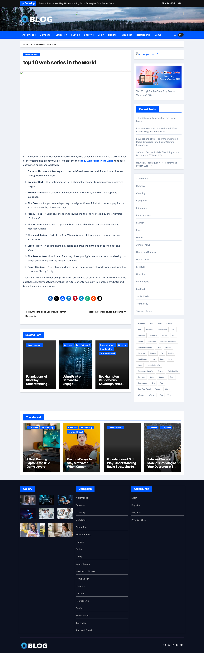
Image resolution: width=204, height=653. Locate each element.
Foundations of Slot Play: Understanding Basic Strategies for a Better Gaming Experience (157, 141)
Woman (141, 395)
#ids (160, 323)
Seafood (140, 289)
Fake (159, 347)
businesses (162, 329)
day (173, 335)
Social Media (142, 296)
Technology (142, 303)
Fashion (75, 34)
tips (161, 383)
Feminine (141, 353)
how (153, 359)
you (161, 395)
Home (25, 44)
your (169, 395)
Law (162, 359)
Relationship (143, 34)
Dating (165, 335)
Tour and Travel (107, 353)
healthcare (142, 359)
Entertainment (31, 54)
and (139, 329)
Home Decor (142, 259)
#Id (151, 323)
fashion (168, 347)
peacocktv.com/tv (145, 371)
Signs (152, 377)
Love (170, 359)
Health (170, 353)
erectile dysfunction (168, 341)
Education (61, 34)
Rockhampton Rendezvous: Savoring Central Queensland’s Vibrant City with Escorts (111, 386)
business (149, 329)
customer (154, 335)
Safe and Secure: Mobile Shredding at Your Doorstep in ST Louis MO (158, 154)
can (173, 329)
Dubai (140, 341)
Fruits (139, 230)
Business (68, 345)
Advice (169, 323)
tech (172, 377)
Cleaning (140, 193)
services (141, 377)
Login (101, 34)
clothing (141, 335)
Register (112, 34)
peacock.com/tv (153, 365)
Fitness (153, 353)
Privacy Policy (138, 519)
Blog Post (127, 34)
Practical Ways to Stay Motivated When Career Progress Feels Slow (156, 130)
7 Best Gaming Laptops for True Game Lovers (38, 462)
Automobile (29, 34)
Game (158, 34)
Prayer (160, 371)
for (162, 353)
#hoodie (141, 323)
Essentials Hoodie (145, 347)
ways (167, 389)
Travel (157, 389)
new (140, 365)
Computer (45, 34)
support (162, 377)
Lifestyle (89, 34)
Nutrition (140, 274)
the (153, 383)
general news (143, 244)
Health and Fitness (146, 252)
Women (152, 395)
